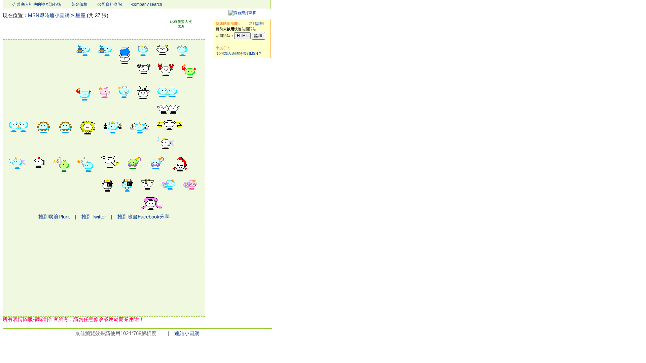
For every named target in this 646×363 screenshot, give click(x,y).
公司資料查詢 (110, 4)
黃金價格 (79, 4)
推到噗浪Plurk (54, 216)
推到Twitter (93, 216)
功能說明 (256, 24)
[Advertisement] (242, 162)
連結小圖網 (187, 333)
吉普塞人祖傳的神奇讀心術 (37, 4)
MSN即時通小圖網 (49, 15)
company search (147, 4)
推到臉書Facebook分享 (143, 216)
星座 (80, 15)
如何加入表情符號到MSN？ (239, 53)
